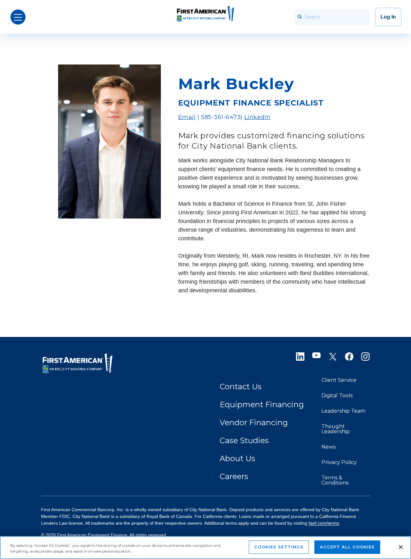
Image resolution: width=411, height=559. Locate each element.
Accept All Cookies (347, 546)
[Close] (401, 547)
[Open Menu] (18, 17)
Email (187, 117)
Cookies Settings (278, 546)
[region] (205, 547)
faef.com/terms (324, 523)
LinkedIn (257, 117)
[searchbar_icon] (299, 17)
